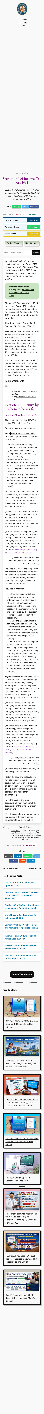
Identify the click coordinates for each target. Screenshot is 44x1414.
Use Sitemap (31, 243)
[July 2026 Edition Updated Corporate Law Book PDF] (22, 1164)
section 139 (10, 423)
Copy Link (8, 856)
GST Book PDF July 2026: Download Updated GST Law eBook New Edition (21, 436)
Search (36, 253)
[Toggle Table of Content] (6, 386)
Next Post (33, 868)
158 (33, 303)
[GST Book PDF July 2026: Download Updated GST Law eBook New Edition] (22, 1008)
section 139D (11, 334)
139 (27, 303)
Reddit (22, 861)
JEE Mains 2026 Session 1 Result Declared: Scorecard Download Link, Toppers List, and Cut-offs (22, 1259)
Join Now (33, 220)
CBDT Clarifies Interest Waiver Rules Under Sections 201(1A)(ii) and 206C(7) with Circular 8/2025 (22, 1102)
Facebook (34, 207)
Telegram (30, 861)
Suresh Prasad (25, 827)
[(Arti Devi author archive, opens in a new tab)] (7, 981)
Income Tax (20, 214)
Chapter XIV (10, 303)
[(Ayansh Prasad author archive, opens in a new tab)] (20, 981)
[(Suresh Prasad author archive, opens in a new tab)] (35, 981)
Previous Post (12, 868)
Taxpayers (32, 214)
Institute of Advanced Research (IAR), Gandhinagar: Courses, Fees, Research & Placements (21, 1063)
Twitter (25, 207)
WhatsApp (16, 207)
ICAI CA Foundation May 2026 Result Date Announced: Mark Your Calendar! (21, 1298)
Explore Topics (13, 243)
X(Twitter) (25, 839)
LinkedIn (34, 837)
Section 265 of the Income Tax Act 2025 (21, 292)
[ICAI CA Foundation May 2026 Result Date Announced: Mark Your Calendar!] (22, 1282)
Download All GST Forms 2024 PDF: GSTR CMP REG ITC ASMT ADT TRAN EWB (21, 895)
